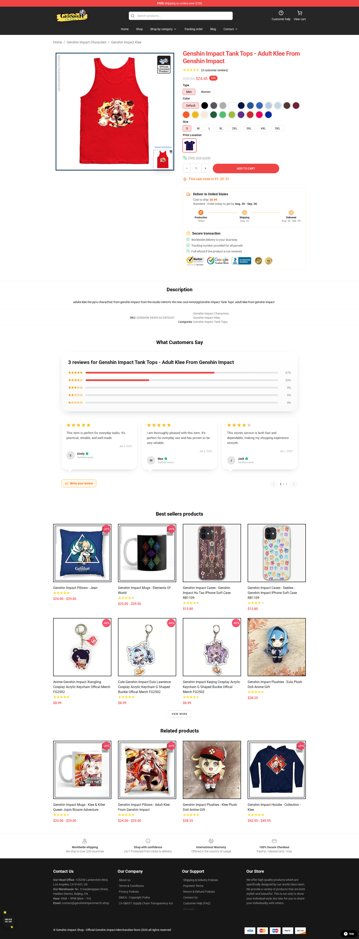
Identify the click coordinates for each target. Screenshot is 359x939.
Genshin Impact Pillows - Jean (75, 588)
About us (124, 880)
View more (180, 714)
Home (57, 42)
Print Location (192, 135)
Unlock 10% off (8, 920)
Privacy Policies (129, 891)
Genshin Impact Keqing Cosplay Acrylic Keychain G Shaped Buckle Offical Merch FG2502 (211, 687)
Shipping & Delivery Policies (200, 880)
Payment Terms (193, 885)
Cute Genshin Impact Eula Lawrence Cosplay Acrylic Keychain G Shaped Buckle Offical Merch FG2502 (144, 687)
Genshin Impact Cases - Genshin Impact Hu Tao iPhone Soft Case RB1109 (207, 593)
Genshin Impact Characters (86, 42)
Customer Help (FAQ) (196, 903)
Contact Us (190, 897)
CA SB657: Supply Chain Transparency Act (146, 903)
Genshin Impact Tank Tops (210, 321)
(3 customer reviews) (214, 70)
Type (186, 85)
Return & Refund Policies (199, 891)
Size (185, 121)
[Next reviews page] (294, 484)
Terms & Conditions (131, 885)
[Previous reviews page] (273, 484)
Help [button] (351, 933)
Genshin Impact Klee (126, 42)
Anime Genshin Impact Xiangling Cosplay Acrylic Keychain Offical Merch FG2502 (81, 687)
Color (186, 98)
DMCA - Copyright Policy (134, 897)
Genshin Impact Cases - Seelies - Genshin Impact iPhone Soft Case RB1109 (272, 593)
